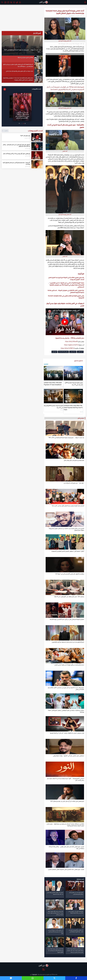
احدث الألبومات (36, 89)
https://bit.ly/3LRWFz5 (67, 348)
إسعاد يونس (73, 351)
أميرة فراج (54, 351)
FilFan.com (54, 974)
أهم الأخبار (37, 33)
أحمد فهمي (80, 351)
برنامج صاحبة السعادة (63, 351)
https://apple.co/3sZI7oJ (71, 345)
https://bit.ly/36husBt (71, 341)
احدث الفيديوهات (23, 131)
